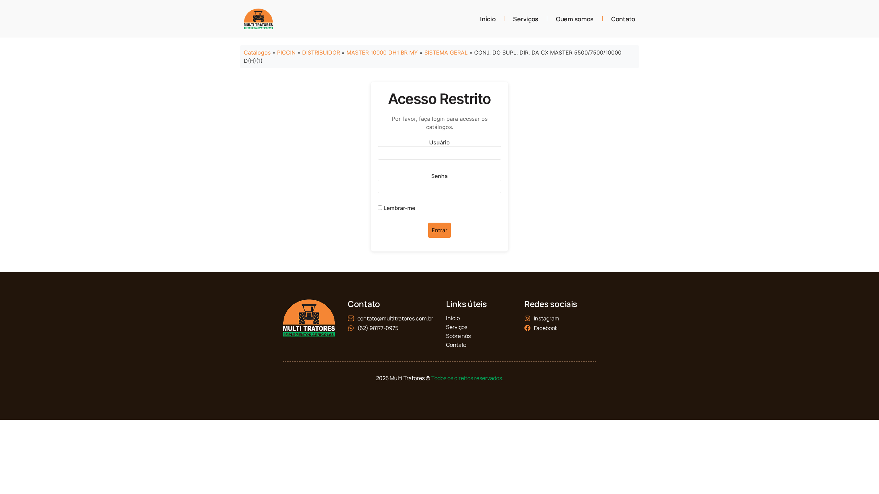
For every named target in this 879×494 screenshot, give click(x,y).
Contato (623, 18)
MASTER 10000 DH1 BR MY (382, 52)
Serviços (525, 18)
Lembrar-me (398, 208)
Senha (439, 176)
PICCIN (286, 52)
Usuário (439, 142)
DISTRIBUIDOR (321, 52)
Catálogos (257, 52)
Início (487, 18)
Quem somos (575, 18)
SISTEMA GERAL (446, 52)
